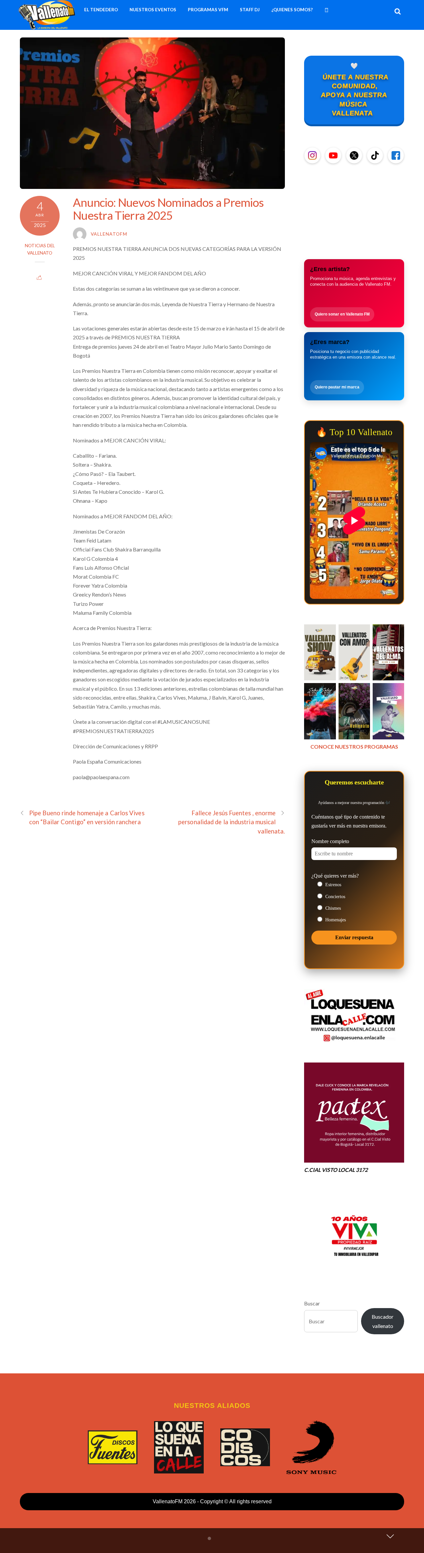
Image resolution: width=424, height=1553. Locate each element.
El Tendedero (101, 9)
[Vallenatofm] (48, 25)
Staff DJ (250, 9)
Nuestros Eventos (153, 9)
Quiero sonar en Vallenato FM (342, 314)
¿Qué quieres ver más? (335, 876)
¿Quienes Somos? (292, 9)
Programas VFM (208, 9)
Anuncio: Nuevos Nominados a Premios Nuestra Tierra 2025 (168, 208)
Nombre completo (330, 841)
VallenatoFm (109, 234)
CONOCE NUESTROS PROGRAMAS (354, 746)
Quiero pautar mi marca (337, 387)
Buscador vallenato (383, 1321)
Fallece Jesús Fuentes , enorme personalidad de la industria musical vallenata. (231, 821)
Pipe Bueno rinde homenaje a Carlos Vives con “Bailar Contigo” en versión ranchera (86, 817)
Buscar (312, 1303)
